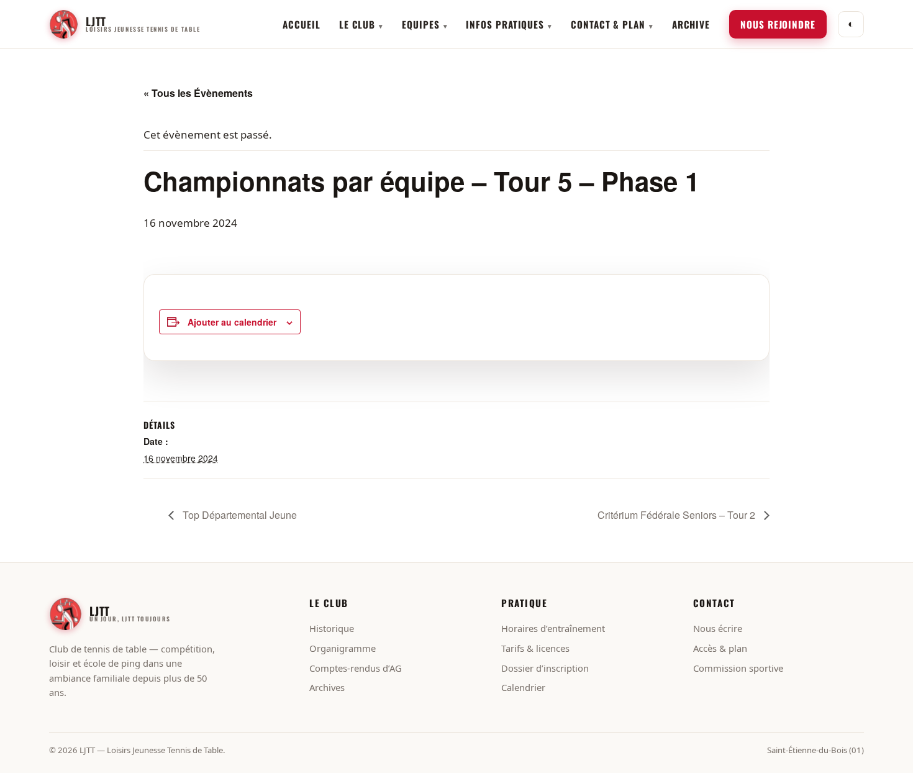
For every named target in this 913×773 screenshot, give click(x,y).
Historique (331, 628)
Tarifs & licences (535, 648)
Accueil (301, 24)
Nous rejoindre (777, 24)
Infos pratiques (505, 24)
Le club (357, 24)
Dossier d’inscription (545, 668)
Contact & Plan (608, 24)
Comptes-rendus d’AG (355, 668)
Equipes (420, 24)
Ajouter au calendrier (232, 322)
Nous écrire (717, 628)
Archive (691, 24)
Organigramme (342, 648)
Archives (327, 687)
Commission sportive (738, 668)
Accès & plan (720, 648)
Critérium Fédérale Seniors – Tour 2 (677, 515)
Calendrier (523, 687)
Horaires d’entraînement (553, 628)
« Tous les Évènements (198, 93)
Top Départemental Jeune (238, 515)
